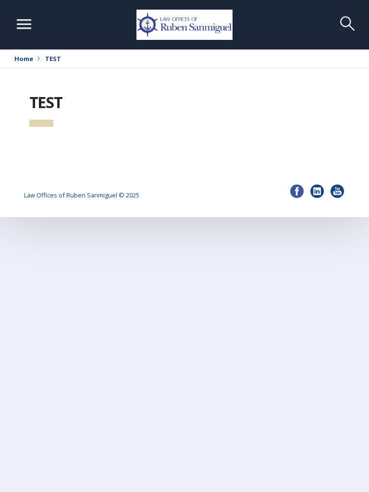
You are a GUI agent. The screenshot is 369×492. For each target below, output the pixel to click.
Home (23, 58)
